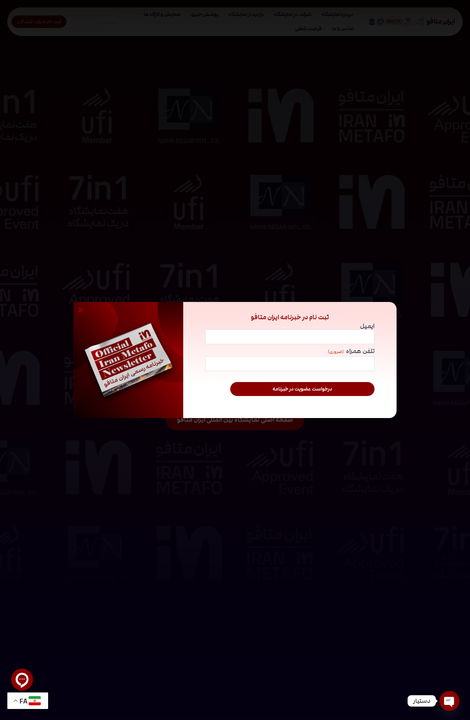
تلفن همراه (351, 352)
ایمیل (367, 326)
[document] (235, 360)
